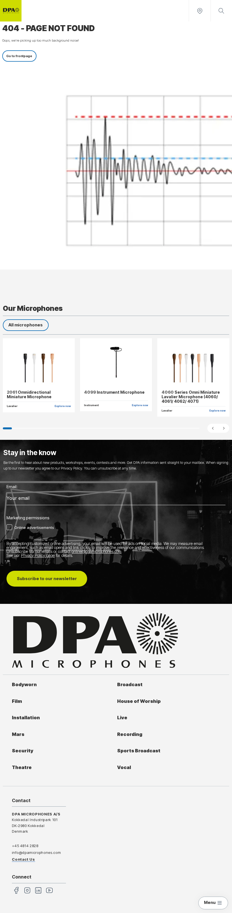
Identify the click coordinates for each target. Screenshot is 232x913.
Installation (26, 717)
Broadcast (130, 684)
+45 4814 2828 (25, 845)
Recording (129, 734)
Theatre (22, 767)
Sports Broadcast (138, 750)
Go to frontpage (19, 56)
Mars (18, 734)
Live (122, 717)
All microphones (25, 325)
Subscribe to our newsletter (47, 578)
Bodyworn (24, 684)
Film (17, 701)
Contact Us (23, 859)
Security (22, 750)
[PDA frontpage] (11, 10)
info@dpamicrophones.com (36, 852)
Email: (12, 487)
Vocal (124, 767)
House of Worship (139, 701)
